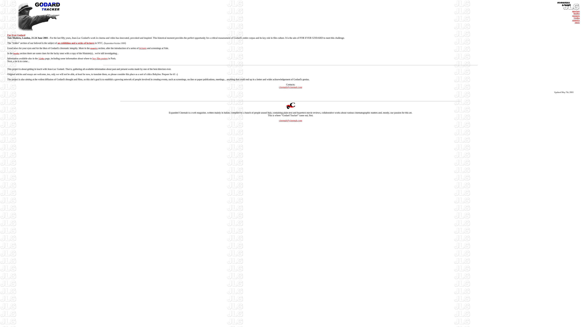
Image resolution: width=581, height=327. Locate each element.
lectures (142, 48)
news (577, 23)
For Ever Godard (16, 35)
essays (576, 16)
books (577, 14)
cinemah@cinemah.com (290, 87)
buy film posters (100, 58)
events (576, 20)
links (577, 18)
